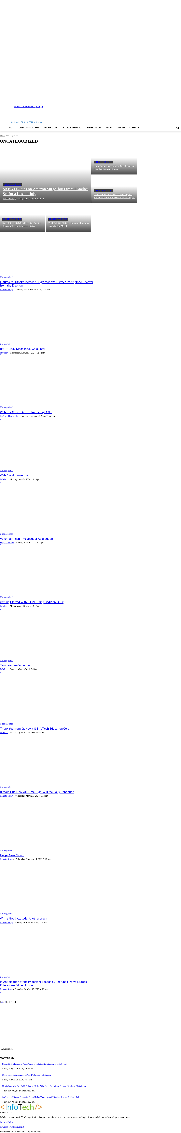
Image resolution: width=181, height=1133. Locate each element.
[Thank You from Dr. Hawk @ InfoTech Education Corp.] (47, 701)
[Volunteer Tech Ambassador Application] (47, 511)
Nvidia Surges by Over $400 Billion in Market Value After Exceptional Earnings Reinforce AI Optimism (44, 1086)
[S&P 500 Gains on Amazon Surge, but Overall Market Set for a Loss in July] (45, 175)
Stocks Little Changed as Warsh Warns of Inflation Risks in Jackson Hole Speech (34, 1064)
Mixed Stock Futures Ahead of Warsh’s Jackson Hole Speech (26, 1075)
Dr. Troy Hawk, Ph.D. (10, 416)
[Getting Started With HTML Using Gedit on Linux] (47, 575)
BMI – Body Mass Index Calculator (22, 349)
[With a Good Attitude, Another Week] (47, 891)
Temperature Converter (15, 665)
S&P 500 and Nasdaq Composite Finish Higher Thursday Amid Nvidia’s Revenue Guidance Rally (41, 1097)
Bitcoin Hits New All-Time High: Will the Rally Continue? (37, 792)
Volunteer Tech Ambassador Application (26, 538)
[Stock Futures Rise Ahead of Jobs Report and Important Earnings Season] (114, 160)
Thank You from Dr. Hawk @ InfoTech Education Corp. (35, 728)
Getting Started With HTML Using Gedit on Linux (31, 602)
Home (2, 135)
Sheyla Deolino (7, 542)
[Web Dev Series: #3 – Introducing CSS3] (47, 385)
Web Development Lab (14, 475)
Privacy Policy (6, 1122)
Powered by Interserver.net (12, 1127)
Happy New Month (12, 855)
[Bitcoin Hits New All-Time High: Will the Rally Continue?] (47, 764)
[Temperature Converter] (47, 638)
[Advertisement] (105, 114)
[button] (177, 127)
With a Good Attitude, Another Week (23, 918)
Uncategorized (12, 184)
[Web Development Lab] (47, 448)
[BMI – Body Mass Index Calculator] (47, 321)
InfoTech (4, 353)
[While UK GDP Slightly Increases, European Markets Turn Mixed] (68, 218)
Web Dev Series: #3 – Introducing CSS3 (26, 412)
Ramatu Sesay (6, 289)
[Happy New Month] (47, 828)
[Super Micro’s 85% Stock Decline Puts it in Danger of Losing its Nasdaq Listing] (22, 218)
